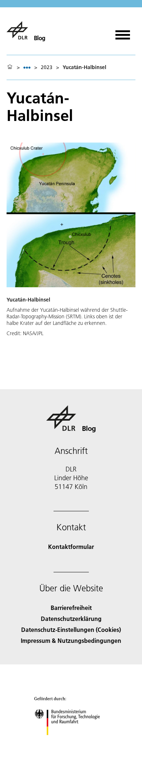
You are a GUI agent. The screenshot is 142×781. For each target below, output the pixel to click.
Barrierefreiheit (71, 607)
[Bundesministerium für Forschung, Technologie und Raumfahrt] (71, 742)
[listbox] (27, 67)
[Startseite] (10, 67)
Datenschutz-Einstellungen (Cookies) (71, 629)
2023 (46, 67)
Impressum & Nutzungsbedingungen (71, 640)
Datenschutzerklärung (71, 618)
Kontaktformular (71, 546)
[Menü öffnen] (122, 32)
